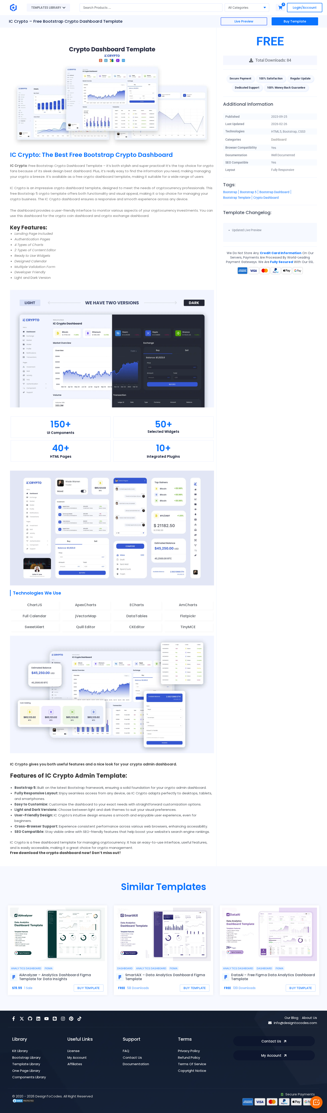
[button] (270, 60)
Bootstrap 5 (248, 192)
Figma (48, 968)
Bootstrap (230, 192)
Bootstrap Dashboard (274, 192)
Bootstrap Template (236, 197)
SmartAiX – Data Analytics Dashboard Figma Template (165, 977)
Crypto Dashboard (266, 197)
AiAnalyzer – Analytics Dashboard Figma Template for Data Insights (55, 977)
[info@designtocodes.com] (270, 1022)
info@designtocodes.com (295, 1022)
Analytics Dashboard (26, 968)
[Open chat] (316, 1102)
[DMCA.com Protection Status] (23, 1100)
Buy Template (295, 21)
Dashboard (279, 139)
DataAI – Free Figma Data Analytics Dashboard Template (273, 977)
